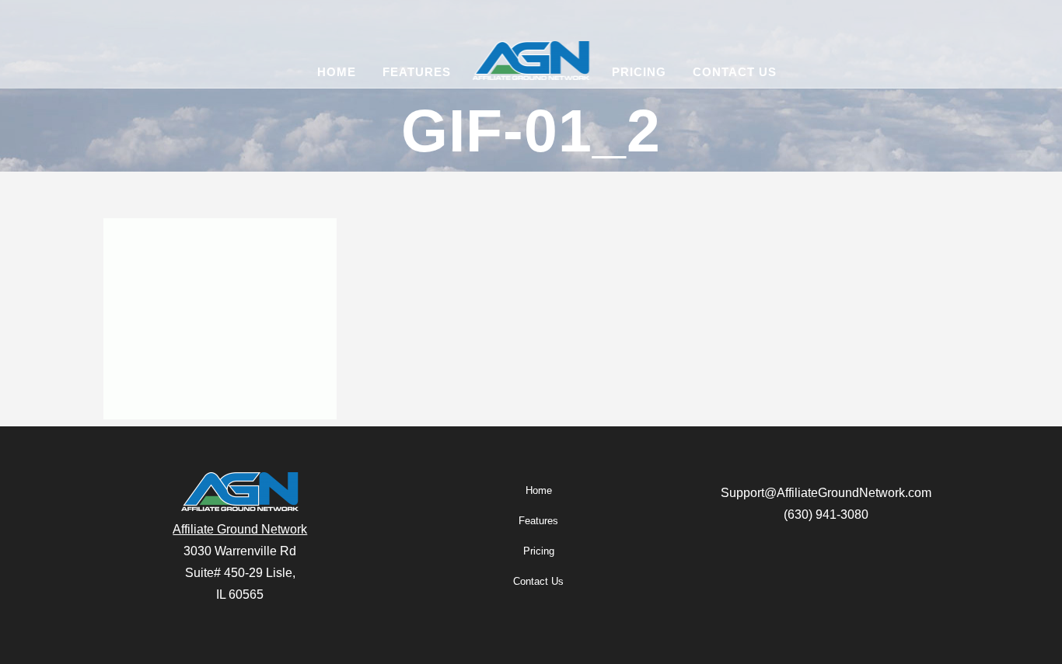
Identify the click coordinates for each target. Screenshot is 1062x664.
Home (539, 490)
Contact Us (538, 581)
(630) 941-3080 (826, 514)
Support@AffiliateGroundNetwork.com (826, 492)
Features (538, 521)
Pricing (538, 551)
